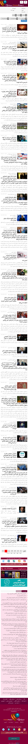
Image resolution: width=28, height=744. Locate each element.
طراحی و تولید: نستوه (12, 743)
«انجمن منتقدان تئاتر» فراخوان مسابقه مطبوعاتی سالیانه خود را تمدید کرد (9, 455)
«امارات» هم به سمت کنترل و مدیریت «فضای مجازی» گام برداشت (9, 492)
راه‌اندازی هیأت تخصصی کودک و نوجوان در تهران (10, 338)
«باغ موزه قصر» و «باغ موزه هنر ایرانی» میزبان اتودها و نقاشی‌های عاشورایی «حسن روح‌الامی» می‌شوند (14, 30)
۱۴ (12, 551)
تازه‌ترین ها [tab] (24, 591)
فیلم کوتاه (24, 701)
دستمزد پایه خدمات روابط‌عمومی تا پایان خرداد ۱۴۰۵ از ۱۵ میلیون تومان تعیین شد (15, 258)
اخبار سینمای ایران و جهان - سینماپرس (14, 717)
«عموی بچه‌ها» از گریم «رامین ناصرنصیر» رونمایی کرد (16, 598)
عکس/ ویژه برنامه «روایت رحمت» (20, 648)
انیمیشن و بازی (9, 701)
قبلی (24, 551)
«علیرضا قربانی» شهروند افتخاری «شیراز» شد (18, 662)
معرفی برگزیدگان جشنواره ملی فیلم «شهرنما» (18, 632)
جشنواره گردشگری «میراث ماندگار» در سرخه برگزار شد (16, 630)
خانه (24, 699)
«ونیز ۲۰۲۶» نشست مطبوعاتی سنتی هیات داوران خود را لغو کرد (14, 638)
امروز (23, 10)
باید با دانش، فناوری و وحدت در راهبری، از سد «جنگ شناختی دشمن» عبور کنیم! (8, 540)
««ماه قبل (23, 8)
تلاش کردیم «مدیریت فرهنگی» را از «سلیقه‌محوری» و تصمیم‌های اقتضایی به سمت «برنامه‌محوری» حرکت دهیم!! (14, 693)
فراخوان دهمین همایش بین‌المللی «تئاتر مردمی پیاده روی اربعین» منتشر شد (8, 387)
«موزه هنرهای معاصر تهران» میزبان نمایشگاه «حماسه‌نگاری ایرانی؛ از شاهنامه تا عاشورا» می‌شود (9, 94)
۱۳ (15, 551)
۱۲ (18, 551)
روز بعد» (12, 10)
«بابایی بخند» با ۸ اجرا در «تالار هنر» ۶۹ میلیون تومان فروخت (9, 427)
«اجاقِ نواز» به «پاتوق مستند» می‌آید (19, 686)
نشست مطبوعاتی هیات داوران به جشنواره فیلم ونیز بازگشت (15, 613)
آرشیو (5, 722)
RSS (23, 722)
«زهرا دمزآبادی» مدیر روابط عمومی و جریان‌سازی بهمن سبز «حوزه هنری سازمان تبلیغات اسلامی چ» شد (14, 610)
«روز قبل (14, 8)
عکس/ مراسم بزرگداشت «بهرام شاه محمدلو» (18, 677)
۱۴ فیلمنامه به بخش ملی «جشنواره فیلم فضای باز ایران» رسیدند (14, 667)
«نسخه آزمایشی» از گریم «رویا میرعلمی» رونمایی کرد (16, 643)
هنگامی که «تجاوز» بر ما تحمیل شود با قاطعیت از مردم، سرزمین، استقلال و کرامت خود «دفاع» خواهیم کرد (15, 645)
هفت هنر (17, 703)
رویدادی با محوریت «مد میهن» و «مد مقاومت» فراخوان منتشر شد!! (10, 63)
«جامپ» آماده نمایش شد (21, 596)
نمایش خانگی (17, 701)
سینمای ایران (19, 699)
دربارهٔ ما (16, 722)
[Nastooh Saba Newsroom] (18, 743)
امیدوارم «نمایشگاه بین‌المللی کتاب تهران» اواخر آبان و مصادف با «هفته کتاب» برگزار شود (15, 635)
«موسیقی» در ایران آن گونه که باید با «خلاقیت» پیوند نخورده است (9, 139)
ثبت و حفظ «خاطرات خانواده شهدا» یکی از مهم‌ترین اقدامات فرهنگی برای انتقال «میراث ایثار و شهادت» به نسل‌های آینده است (14, 659)
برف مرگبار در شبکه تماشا (21, 617)
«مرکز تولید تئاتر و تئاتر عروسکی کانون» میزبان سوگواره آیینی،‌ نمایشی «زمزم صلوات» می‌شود (14, 300)
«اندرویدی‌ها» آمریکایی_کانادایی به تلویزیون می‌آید (16, 594)
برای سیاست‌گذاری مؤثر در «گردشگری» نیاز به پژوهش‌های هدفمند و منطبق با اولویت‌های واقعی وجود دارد (14, 109)
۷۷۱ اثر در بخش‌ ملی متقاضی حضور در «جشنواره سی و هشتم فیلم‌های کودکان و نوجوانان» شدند (15, 607)
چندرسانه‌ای (10, 703)
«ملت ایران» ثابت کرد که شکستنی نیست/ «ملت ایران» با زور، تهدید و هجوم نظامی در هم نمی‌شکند (8, 440)
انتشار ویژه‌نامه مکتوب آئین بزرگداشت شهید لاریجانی (9, 352)
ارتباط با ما (11, 722)
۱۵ (9, 551)
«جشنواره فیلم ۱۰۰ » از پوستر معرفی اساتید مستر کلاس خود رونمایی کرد (14, 600)
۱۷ (3, 551)
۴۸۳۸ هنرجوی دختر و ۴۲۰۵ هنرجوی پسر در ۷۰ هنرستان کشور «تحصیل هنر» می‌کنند (14, 48)
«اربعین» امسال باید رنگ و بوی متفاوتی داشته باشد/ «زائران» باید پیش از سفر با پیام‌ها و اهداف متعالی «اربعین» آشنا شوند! (14, 79)
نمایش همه (24, 20)
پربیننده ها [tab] (19, 591)
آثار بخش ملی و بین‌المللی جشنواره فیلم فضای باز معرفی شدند (15, 628)
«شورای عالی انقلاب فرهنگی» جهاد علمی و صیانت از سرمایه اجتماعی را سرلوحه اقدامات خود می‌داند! (14, 640)
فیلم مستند (5, 699)
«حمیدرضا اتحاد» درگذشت (9, 509)
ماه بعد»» (23, 12)
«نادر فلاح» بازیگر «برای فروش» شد (10, 219)
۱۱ (20, 551)
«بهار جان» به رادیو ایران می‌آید (20, 679)
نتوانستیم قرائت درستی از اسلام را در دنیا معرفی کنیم (16, 615)
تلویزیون (3, 701)
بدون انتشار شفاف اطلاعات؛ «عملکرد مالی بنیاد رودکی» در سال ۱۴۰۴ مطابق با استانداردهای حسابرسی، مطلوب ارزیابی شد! (14, 523)
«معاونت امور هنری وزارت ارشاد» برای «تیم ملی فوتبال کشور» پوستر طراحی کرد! (9, 127)
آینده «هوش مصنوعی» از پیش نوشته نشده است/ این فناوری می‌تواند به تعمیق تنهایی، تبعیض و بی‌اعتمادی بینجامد (14, 664)
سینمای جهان (12, 699)
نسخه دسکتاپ (14, 738)
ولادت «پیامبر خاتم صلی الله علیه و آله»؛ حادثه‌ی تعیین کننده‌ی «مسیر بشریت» (15, 674)
